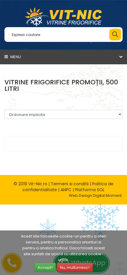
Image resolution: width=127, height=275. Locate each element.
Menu (15, 57)
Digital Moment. (108, 195)
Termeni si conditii (70, 184)
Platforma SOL (90, 190)
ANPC (66, 190)
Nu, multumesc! (74, 267)
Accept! (45, 267)
